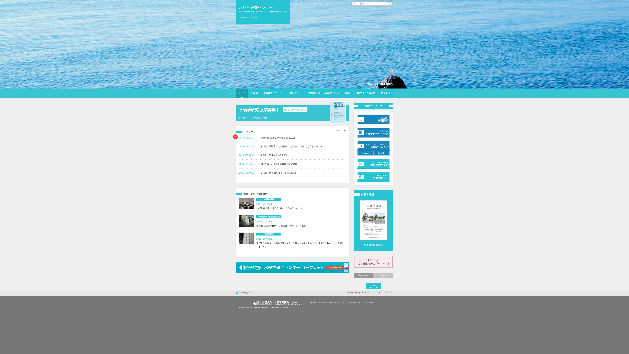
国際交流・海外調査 (365, 93)
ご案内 (254, 93)
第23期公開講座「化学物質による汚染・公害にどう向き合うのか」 (292, 146)
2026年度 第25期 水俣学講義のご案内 (278, 138)
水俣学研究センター (263, 9)
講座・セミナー (296, 93)
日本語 (243, 17)
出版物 (347, 93)
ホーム (242, 93)
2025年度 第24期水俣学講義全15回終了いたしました (281, 208)
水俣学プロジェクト (273, 93)
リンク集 (388, 293)
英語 (254, 17)
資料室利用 (314, 93)
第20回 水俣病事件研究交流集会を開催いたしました (281, 226)
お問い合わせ (353, 293)
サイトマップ (366, 293)
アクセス (385, 93)
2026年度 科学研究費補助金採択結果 (278, 164)
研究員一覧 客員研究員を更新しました (278, 173)
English (383, 275)
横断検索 (331, 93)
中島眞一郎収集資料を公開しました (277, 155)
